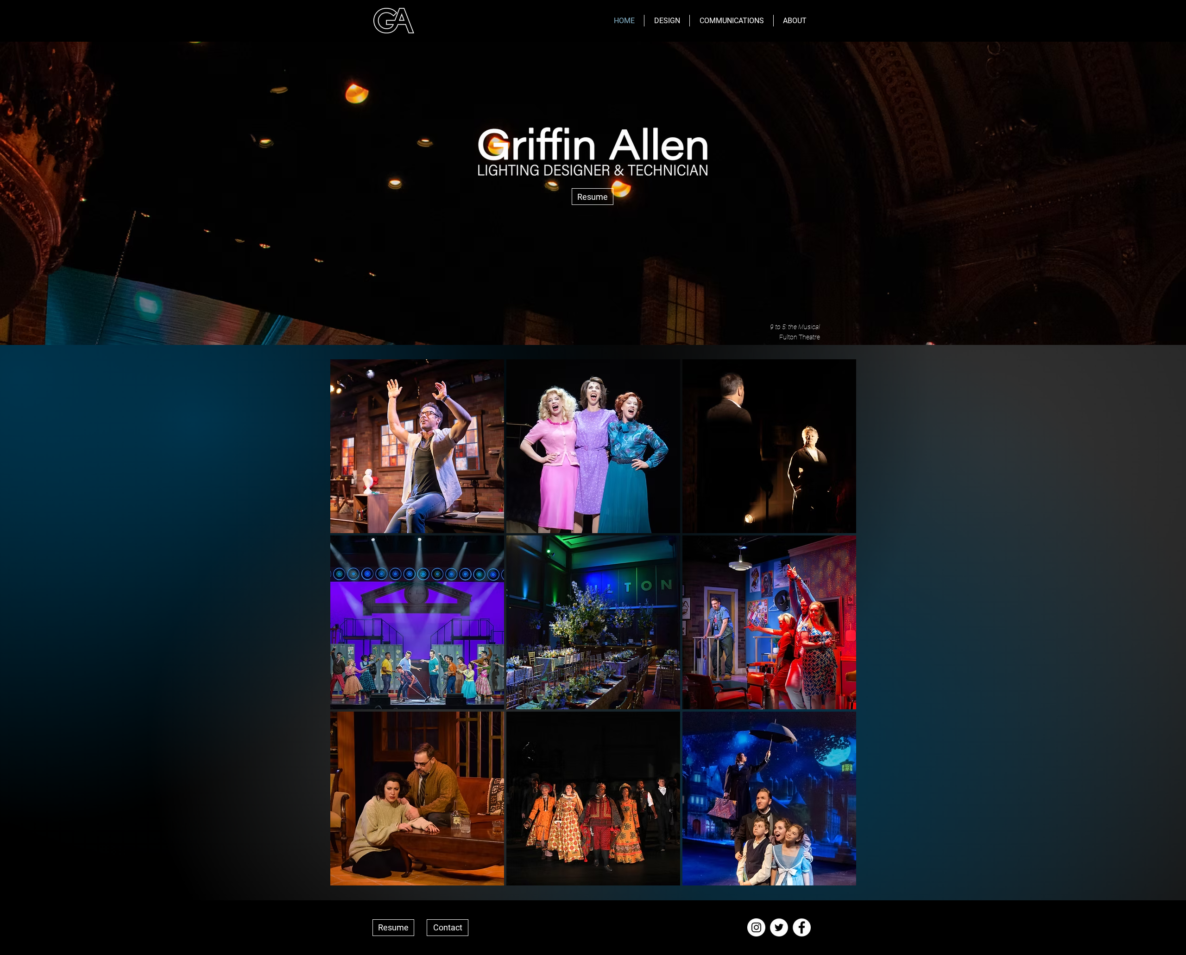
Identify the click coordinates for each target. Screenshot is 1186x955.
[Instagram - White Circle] (756, 927)
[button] (666, 20)
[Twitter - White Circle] (779, 927)
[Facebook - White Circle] (802, 927)
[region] (417, 446)
